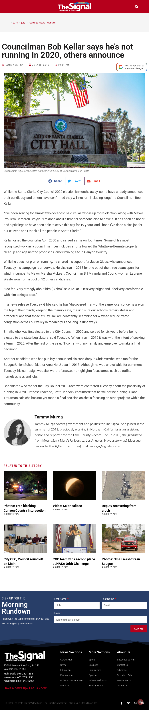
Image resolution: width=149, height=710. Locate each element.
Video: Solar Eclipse (67, 506)
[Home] (8, 22)
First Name (60, 598)
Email (57, 613)
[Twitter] (128, 703)
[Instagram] (135, 703)
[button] (12, 7)
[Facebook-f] (121, 703)
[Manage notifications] (140, 702)
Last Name (108, 598)
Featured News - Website (42, 22)
